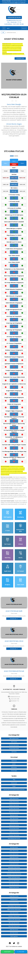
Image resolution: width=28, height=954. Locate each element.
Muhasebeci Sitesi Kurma (14, 867)
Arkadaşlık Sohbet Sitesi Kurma (14, 874)
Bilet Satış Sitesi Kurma (14, 923)
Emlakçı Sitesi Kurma (14, 801)
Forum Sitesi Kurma (14, 854)
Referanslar (14, 767)
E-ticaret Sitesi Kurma (14, 748)
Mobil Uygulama (14, 936)
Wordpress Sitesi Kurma (14, 916)
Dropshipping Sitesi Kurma (14, 838)
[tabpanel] (14, 310)
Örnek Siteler (14, 770)
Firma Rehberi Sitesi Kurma (14, 906)
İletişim (14, 786)
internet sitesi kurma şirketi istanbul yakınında (14, 789)
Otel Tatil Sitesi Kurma (14, 884)
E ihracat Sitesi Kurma (14, 828)
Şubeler (14, 764)
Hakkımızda (14, 760)
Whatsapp (7, 951)
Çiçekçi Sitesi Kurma (14, 798)
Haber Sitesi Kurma (14, 850)
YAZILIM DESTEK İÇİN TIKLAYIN (14, 17)
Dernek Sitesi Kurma (14, 903)
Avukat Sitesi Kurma (11, 32)
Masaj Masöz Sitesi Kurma (14, 870)
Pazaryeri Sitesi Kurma (14, 835)
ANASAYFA (24, 28)
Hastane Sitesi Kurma (14, 805)
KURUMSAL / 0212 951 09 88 (14, 24)
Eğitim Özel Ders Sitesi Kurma (14, 909)
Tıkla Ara (21, 951)
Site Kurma (14, 751)
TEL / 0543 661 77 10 (14, 22)
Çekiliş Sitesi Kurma (14, 857)
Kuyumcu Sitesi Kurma (14, 860)
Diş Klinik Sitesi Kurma (14, 811)
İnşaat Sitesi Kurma (14, 896)
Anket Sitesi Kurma (14, 913)
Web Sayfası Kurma (14, 738)
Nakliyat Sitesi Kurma (14, 887)
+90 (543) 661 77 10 (15, 701)
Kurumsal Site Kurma (14, 745)
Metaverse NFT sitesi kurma (14, 919)
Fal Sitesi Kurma (14, 899)
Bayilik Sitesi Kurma (14, 831)
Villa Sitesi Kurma (14, 821)
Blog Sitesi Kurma (14, 815)
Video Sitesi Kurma (14, 818)
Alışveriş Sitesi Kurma (14, 825)
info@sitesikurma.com (14, 20)
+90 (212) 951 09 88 (15, 699)
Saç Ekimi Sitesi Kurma (14, 808)
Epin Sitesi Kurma (14, 933)
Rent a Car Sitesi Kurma (14, 880)
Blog (14, 779)
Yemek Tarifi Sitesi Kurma (14, 877)
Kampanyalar (14, 783)
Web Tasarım (14, 741)
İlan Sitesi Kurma (14, 847)
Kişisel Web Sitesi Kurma (14, 926)
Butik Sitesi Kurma (14, 929)
